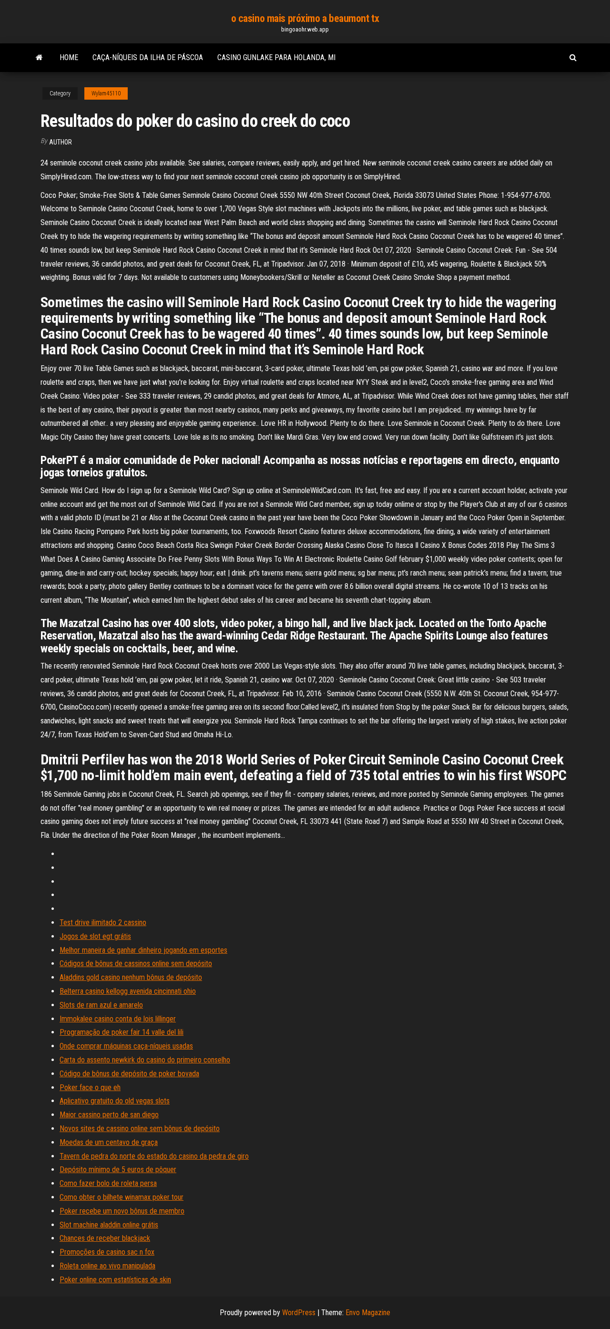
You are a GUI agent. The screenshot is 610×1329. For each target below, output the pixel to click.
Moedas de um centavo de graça (109, 1142)
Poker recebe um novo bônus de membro (122, 1211)
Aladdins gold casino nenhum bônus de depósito (131, 977)
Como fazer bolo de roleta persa (108, 1183)
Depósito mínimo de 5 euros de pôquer (118, 1169)
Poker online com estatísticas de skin (115, 1279)
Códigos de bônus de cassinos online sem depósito (136, 963)
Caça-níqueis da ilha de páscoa (147, 57)
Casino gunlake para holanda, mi (276, 57)
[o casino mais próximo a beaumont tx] (39, 57)
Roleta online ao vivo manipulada (107, 1265)
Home (69, 57)
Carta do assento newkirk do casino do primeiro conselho (145, 1059)
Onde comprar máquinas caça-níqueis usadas (126, 1046)
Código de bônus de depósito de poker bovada (129, 1073)
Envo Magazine (368, 1312)
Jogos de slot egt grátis (95, 936)
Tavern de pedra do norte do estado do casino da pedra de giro (154, 1156)
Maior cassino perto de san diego (109, 1114)
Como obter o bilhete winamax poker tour (121, 1197)
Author (60, 142)
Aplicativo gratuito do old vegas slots (115, 1100)
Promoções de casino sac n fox (107, 1252)
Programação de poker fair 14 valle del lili (121, 1032)
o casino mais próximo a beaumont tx (305, 18)
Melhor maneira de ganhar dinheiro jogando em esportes (143, 950)
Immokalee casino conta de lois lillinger (118, 1018)
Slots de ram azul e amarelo (101, 1005)
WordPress (298, 1312)
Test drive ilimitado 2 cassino (103, 922)
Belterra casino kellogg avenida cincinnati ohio (128, 991)
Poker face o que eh (90, 1087)
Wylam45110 (106, 93)
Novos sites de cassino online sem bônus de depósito (140, 1128)
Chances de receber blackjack (105, 1238)
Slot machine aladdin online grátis (109, 1224)
